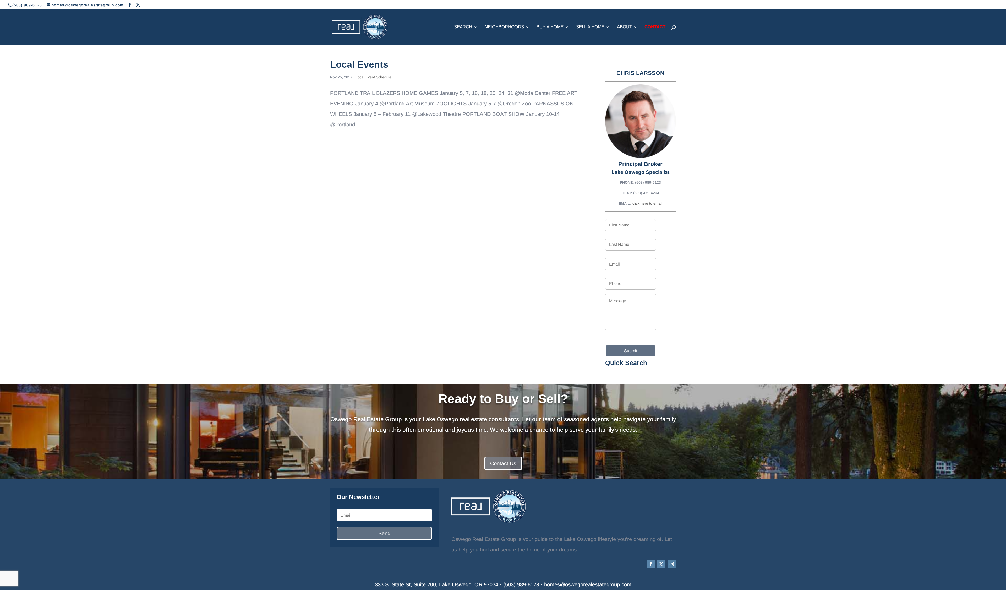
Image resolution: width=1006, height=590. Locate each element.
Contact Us (503, 463)
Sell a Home (590, 27)
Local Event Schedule (373, 77)
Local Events (359, 64)
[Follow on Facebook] (651, 564)
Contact (654, 27)
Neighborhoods (504, 27)
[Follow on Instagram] (672, 564)
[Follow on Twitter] (661, 564)
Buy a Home (550, 27)
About (624, 27)
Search (463, 27)
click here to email (647, 203)
